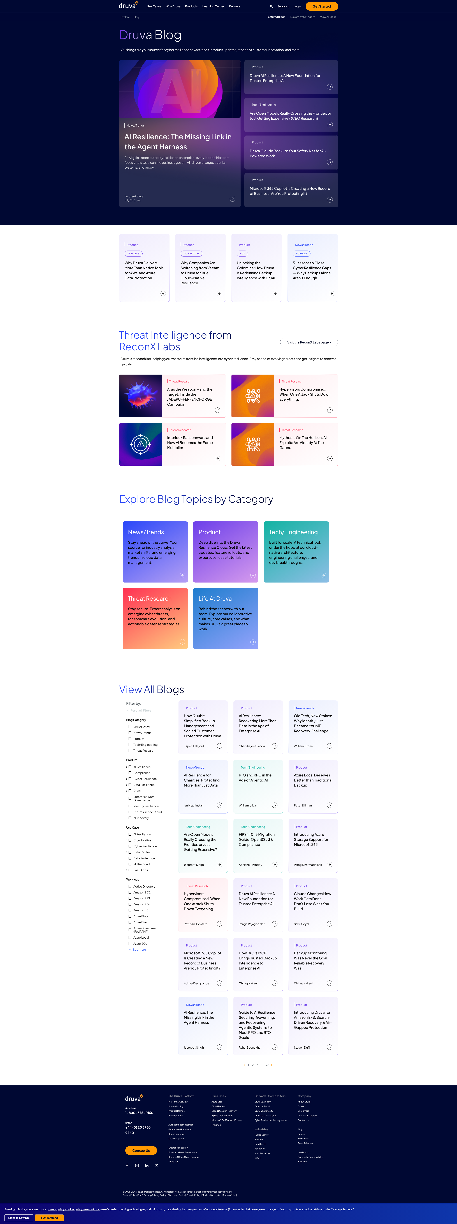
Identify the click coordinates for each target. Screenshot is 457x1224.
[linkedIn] (147, 1165)
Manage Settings (18, 1217)
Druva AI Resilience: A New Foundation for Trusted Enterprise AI (285, 78)
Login (297, 6)
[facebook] (127, 1165)
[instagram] (137, 1165)
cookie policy (73, 1209)
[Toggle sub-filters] (126, 766)
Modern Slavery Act (212, 1195)
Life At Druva (215, 598)
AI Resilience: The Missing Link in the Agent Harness (178, 141)
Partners (234, 6)
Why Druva (173, 6)
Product (210, 532)
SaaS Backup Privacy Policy (152, 1195)
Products (191, 6)
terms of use (91, 1209)
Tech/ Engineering (293, 532)
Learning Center (213, 6)
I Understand (49, 1217)
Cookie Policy (193, 1195)
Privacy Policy (130, 1195)
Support (283, 6)
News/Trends (146, 532)
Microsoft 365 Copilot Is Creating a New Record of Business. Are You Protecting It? (290, 191)
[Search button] (270, 6)
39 (267, 1065)
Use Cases (154, 6)
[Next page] (272, 1065)
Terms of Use (229, 1195)
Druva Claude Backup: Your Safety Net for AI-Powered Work (288, 153)
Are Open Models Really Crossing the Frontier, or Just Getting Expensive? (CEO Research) (290, 115)
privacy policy (55, 1209)
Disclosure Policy (176, 1195)
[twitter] (157, 1165)
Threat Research (149, 598)
